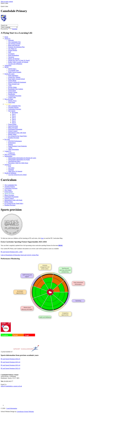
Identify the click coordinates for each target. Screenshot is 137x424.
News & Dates (8, 99)
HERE (60, 245)
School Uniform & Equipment (17, 82)
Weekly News (12, 100)
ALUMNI (11, 168)
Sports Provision (13, 126)
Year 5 (14, 121)
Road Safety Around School (16, 79)
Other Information (13, 149)
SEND (6, 67)
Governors (11, 53)
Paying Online (12, 87)
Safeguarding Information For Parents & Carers (22, 158)
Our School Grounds (14, 43)
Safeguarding (8, 156)
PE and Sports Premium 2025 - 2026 (11, 252)
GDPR (10, 148)
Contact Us (7, 151)
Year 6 (14, 122)
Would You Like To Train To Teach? (19, 60)
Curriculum (7, 104)
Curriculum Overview (14, 109)
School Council (12, 131)
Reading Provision (13, 137)
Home (6, 37)
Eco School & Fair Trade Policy (17, 136)
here (42, 238)
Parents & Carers (9, 74)
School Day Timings (14, 77)
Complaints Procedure (14, 95)
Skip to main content (7, 1)
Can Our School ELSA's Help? (17, 174)
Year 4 (14, 119)
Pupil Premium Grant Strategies (17, 146)
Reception (15, 112)
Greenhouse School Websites (25, 411)
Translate (14, 29)
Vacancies (11, 57)
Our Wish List (12, 48)
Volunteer (11, 169)
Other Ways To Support (15, 171)
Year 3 (14, 117)
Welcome (11, 40)
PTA (9, 166)
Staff (9, 52)
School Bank (12, 90)
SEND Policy (12, 69)
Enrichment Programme (15, 129)
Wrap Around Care (13, 84)
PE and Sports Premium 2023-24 (10, 362)
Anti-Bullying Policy (14, 161)
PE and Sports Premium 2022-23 (10, 368)
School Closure (12, 92)
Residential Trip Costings (15, 89)
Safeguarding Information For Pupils (19, 159)
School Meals (12, 80)
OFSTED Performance (15, 141)
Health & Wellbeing (10, 173)
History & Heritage (13, 58)
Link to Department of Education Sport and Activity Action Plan (20, 255)
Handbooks (11, 94)
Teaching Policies (13, 107)
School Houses (12, 50)
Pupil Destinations (13, 55)
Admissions (7, 65)
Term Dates (11, 102)
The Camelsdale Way (14, 42)
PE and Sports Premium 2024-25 (10, 359)
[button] (8, 6)
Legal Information (11, 408)
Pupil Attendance (13, 75)
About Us (7, 38)
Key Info (7, 139)
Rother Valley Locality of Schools (18, 62)
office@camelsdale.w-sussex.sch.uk (11, 386)
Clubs (10, 85)
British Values (12, 134)
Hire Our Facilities (9, 154)
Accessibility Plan (13, 70)
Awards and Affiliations (15, 64)
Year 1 (14, 114)
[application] (68, 396)
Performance (12, 143)
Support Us (7, 164)
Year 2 (14, 116)
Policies (10, 144)
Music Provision (13, 127)
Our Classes (11, 111)
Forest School (12, 124)
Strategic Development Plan (16, 47)
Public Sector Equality (14, 72)
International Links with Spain (17, 132)
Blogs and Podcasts (14, 45)
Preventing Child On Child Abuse (18, 163)
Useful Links (12, 97)
